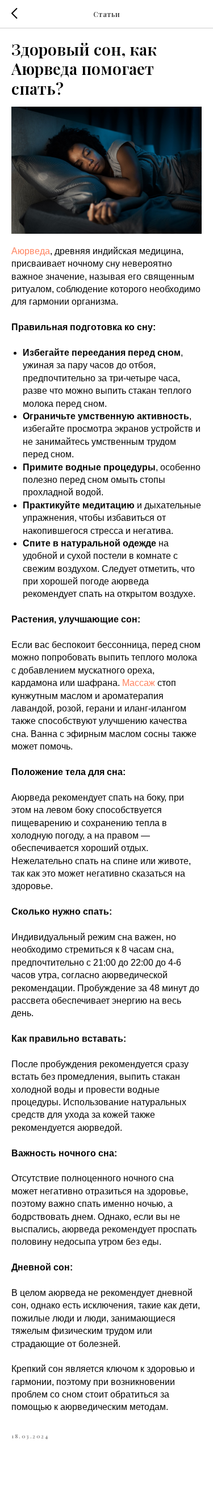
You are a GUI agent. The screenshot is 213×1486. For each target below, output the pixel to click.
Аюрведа (30, 251)
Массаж (138, 683)
